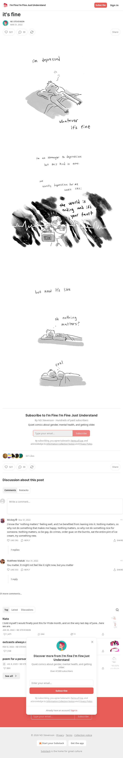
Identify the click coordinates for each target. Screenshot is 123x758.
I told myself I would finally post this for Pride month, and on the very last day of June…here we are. (53, 624)
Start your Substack (53, 743)
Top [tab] (6, 609)
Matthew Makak (16, 560)
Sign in (114, 5)
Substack (45, 751)
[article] (61, 626)
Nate (6, 618)
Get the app (77, 743)
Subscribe (101, 5)
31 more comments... (11, 593)
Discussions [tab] (27, 609)
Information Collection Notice (60, 701)
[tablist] (16, 490)
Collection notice (83, 735)
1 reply (14, 579)
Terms (69, 735)
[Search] (117, 610)
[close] (92, 641)
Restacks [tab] (23, 490)
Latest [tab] (14, 609)
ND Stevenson (17, 21)
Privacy (60, 735)
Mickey (11, 519)
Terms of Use (77, 698)
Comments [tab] (10, 490)
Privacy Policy (85, 701)
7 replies (15, 549)
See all (9, 676)
